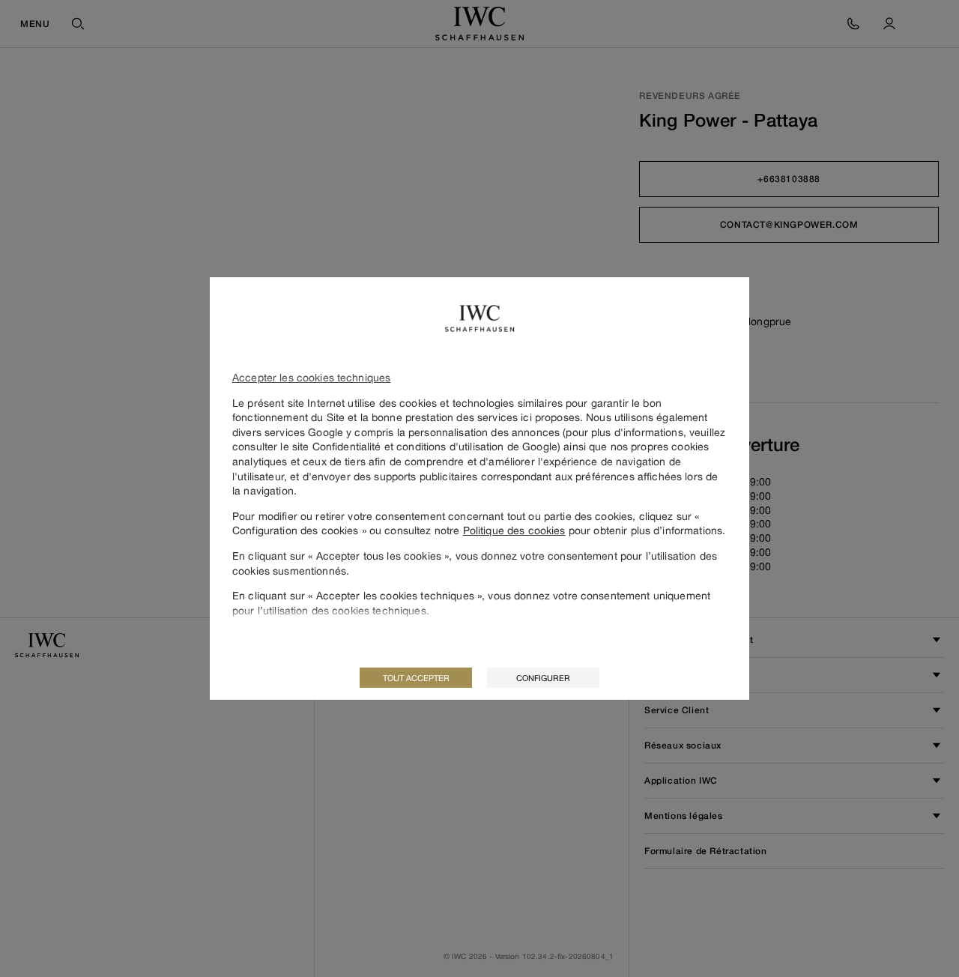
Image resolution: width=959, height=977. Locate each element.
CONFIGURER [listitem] (543, 678)
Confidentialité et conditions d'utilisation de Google (434, 446)
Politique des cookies (514, 530)
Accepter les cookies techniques (311, 377)
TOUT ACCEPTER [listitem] (416, 678)
